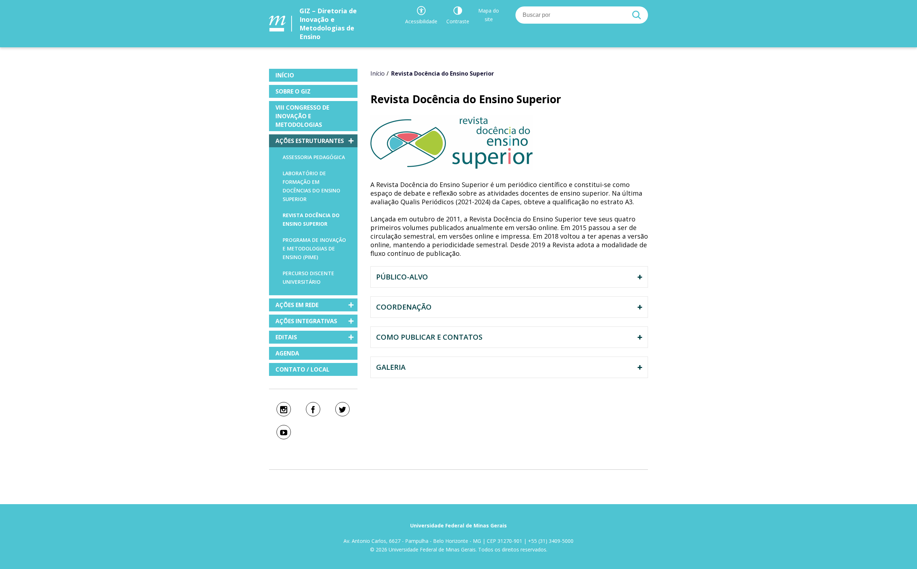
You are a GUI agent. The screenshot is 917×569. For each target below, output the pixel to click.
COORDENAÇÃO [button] (404, 307)
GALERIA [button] (390, 367)
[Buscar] (636, 15)
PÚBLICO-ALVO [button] (402, 277)
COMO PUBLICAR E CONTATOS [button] (429, 337)
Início (377, 73)
